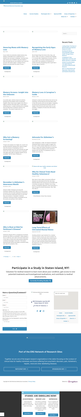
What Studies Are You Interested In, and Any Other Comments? (15, 319)
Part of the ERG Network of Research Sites (40, 351)
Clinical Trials (44, 196)
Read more (7, 67)
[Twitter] (74, 3)
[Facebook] (72, 3)
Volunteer (49, 196)
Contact (72, 16)
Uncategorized (7, 71)
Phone (4, 305)
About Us (63, 16)
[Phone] (68, 3)
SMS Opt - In (6, 310)
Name (4, 295)
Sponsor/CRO (58, 14)
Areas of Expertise (69, 14)
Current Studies (34, 14)
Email (4, 300)
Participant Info (45, 14)
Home (25, 14)
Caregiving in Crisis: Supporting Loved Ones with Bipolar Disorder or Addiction (69, 59)
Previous (6, 256)
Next (19, 256)
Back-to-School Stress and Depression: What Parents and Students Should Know (68, 70)
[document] (40, 404)
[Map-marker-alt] (70, 3)
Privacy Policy (32, 381)
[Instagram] (76, 3)
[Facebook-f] (37, 311)
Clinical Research (37, 196)
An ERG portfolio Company (16, 2)
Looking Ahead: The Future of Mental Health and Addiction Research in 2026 (69, 47)
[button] (40, 392)
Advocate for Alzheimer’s (43, 137)
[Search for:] (69, 33)
